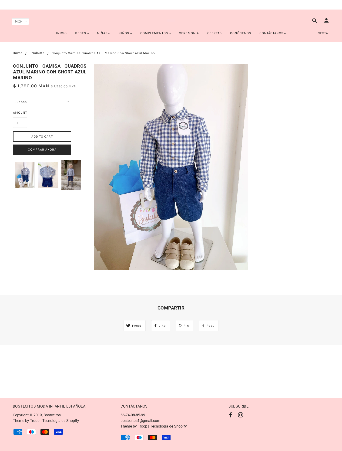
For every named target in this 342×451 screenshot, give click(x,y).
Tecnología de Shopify (60, 420)
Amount (20, 113)
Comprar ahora (42, 149)
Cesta (323, 33)
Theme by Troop (26, 420)
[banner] (171, 20)
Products (37, 53)
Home (17, 53)
